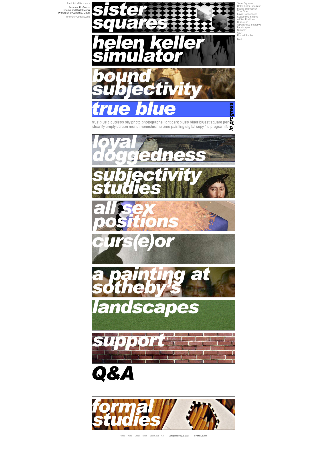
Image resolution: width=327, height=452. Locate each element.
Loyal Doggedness (247, 14)
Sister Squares (245, 3)
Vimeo (137, 436)
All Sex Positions (246, 19)
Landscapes (243, 27)
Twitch (144, 436)
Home (122, 436)
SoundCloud (154, 436)
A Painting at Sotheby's (249, 24)
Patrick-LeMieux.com (78, 3)
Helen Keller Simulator (249, 6)
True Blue (242, 11)
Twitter (129, 436)
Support (241, 30)
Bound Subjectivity (247, 8)
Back (240, 39)
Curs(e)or (242, 22)
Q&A (239, 32)
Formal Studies (245, 35)
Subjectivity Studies (247, 16)
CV (162, 436)
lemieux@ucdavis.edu (78, 16)
